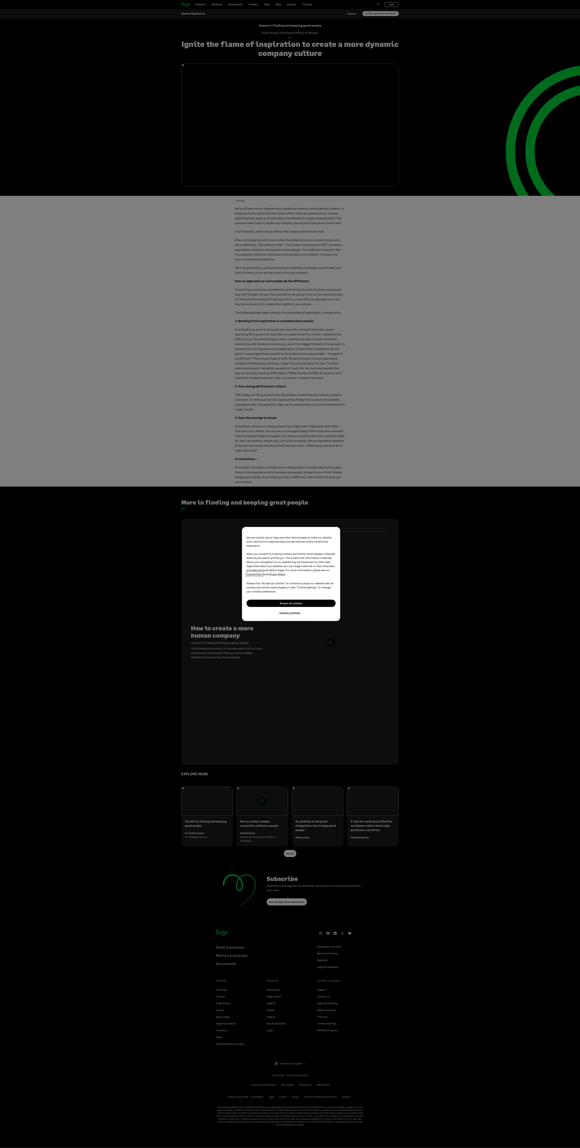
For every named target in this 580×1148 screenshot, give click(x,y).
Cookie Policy (254, 574)
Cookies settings (289, 612)
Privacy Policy (276, 574)
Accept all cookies (291, 603)
